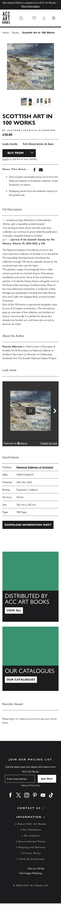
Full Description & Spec (38, 143)
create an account (28, 718)
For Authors (32, 835)
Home (5, 32)
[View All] (30, 587)
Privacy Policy (32, 853)
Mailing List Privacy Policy (30, 785)
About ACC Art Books (32, 824)
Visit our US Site (35, 868)
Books (15, 32)
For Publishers (32, 829)
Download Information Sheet (28, 524)
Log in (5, 159)
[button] (34, 18)
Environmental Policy (32, 841)
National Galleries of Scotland (34, 467)
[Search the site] (21, 18)
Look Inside (10, 143)
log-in (12, 718)
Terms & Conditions (32, 859)
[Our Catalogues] (30, 659)
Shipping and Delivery (32, 847)
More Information (30, 6)
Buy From (15, 153)
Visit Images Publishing (30, 873)
